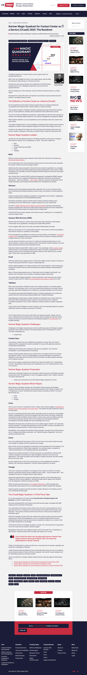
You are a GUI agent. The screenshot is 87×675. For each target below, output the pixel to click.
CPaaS (11, 578)
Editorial (12, 13)
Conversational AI (56, 575)
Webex (11, 584)
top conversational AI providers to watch (41, 279)
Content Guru (18, 581)
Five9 (25, 581)
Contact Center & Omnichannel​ (17, 40)
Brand (73, 653)
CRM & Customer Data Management (6, 653)
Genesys (31, 581)
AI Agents (26, 575)
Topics (24, 13)
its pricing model (58, 248)
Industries (38, 13)
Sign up (23, 630)
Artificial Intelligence (35, 648)
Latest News (5, 13)
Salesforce (43, 581)
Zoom (16, 584)
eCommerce (19, 653)
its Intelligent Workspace (38, 484)
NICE (37, 581)
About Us (60, 648)
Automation (32, 655)
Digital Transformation (34, 659)
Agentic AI (12, 575)
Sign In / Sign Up (78, 5)
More (51, 13)
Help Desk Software (20, 578)
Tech (18, 13)
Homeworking (33, 650)
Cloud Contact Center (43, 575)
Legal (73, 655)
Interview (52, 40)
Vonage (58, 581)
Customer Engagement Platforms (5, 658)
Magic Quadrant (32, 578)
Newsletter (63, 5)
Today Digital (21, 671)
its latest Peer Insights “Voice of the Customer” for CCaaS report (36, 407)
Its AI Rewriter (54, 319)
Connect (45, 13)
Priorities (30, 13)
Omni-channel (42, 578)
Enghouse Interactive (50, 660)
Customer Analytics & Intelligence (7, 663)
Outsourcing (19, 658)
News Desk (75, 648)
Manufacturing (19, 655)
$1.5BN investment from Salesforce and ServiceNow (30, 206)
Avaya (45, 657)
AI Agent (19, 575)
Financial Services (20, 648)
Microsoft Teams (34, 653)
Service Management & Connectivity (38, 40)
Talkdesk (51, 581)
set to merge (34, 180)
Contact (60, 650)
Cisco (10, 581)
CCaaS (33, 575)
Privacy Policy (62, 653)
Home (9, 22)
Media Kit (74, 650)
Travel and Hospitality (21, 650)
